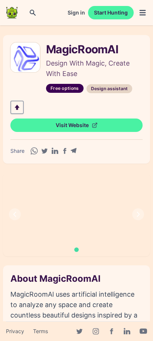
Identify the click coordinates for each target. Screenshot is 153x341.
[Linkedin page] (127, 331)
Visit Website (72, 125)
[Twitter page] (79, 331)
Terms (40, 331)
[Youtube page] (143, 331)
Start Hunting (111, 12)
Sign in (76, 12)
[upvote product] (17, 107)
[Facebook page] (111, 331)
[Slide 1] (76, 249)
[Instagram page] (96, 331)
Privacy (15, 331)
